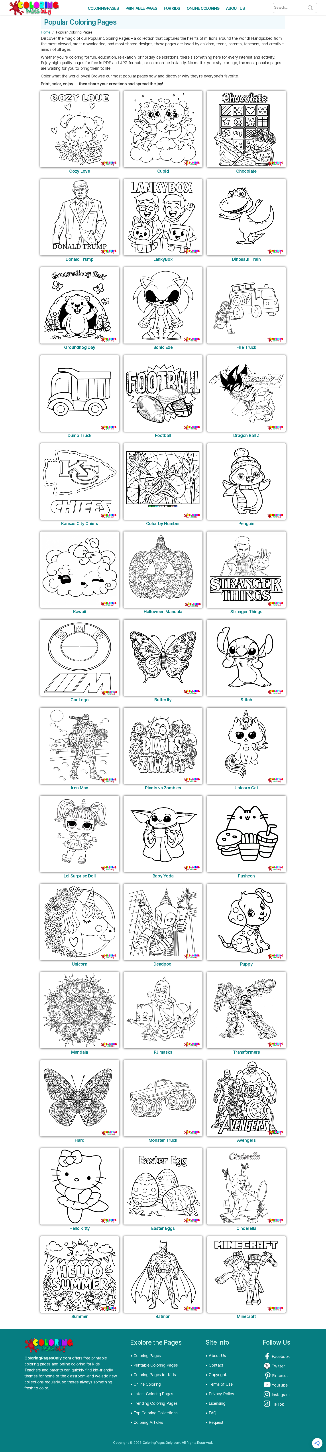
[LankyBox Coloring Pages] (163, 217)
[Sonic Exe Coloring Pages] (163, 305)
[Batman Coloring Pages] (163, 1274)
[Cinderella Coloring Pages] (246, 1186)
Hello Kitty (79, 1228)
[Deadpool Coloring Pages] (163, 922)
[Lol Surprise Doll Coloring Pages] (80, 834)
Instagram (281, 1394)
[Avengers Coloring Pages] (246, 1098)
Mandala (79, 1052)
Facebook (281, 1356)
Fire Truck (246, 347)
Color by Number (163, 523)
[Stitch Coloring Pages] (246, 657)
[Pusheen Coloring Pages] (246, 834)
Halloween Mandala (163, 611)
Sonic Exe (163, 347)
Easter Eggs (163, 1228)
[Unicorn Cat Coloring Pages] (246, 746)
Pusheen (246, 876)
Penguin (246, 523)
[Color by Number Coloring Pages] (163, 481)
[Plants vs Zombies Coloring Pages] (163, 746)
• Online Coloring (145, 1384)
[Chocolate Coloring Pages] (246, 129)
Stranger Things (246, 611)
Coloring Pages (103, 8)
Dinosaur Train (246, 259)
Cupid (163, 171)
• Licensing (216, 1403)
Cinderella (246, 1228)
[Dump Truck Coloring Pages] (80, 393)
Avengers (246, 1140)
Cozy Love (79, 171)
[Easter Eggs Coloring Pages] (163, 1186)
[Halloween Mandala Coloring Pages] (163, 569)
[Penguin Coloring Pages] (246, 481)
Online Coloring (203, 8)
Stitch (246, 699)
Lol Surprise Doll (80, 876)
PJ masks (163, 1052)
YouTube (279, 1385)
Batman (162, 1316)
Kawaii (79, 611)
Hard (79, 1140)
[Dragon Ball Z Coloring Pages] (246, 393)
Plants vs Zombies (163, 787)
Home (45, 32)
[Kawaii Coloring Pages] (80, 569)
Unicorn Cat (246, 787)
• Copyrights (217, 1374)
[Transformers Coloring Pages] (246, 1010)
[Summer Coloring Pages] (80, 1274)
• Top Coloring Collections (153, 1413)
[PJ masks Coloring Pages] (163, 1010)
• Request (215, 1422)
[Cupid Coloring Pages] (163, 129)
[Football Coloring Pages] (163, 393)
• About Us (216, 1355)
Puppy (246, 964)
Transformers (246, 1052)
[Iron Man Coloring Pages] (80, 746)
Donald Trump (80, 259)
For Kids (172, 8)
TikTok (278, 1404)
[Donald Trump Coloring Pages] (80, 217)
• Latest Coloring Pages (151, 1393)
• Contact (215, 1365)
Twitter (278, 1366)
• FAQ (211, 1413)
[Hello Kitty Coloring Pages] (80, 1186)
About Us (235, 8)
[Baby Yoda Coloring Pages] (163, 834)
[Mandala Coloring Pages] (80, 1010)
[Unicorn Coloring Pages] (80, 922)
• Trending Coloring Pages (153, 1403)
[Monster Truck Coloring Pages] (163, 1098)
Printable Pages (141, 8)
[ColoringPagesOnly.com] (34, 8)
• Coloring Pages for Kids (153, 1374)
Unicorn (79, 964)
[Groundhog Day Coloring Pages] (80, 305)
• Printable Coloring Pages (154, 1365)
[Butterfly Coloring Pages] (163, 657)
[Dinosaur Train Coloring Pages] (246, 217)
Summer (79, 1316)
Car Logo (80, 699)
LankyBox (163, 259)
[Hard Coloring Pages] (80, 1098)
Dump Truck (80, 435)
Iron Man (79, 787)
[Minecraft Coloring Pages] (246, 1274)
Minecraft (246, 1316)
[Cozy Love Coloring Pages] (80, 129)
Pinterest (280, 1375)
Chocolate (246, 171)
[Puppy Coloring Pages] (246, 922)
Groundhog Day (79, 347)
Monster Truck (163, 1140)
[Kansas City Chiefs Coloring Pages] (80, 481)
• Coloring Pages (145, 1355)
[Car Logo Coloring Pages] (80, 657)
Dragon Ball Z (246, 435)
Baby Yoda (163, 876)
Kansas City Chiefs (79, 523)
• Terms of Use (219, 1384)
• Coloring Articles (146, 1422)
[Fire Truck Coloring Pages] (246, 305)
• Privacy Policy (220, 1393)
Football (163, 435)
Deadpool (163, 964)
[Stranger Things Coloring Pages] (246, 569)
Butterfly (163, 699)
